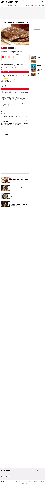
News (5, 5)
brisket (28, 63)
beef (13, 65)
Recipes (32, 5)
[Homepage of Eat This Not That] (5, 470)
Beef (2, 133)
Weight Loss (21, 5)
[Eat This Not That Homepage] (10, 2)
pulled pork (12, 115)
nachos (21, 63)
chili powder (6, 77)
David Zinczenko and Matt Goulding (10, 52)
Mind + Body (41, 5)
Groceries (16, 5)
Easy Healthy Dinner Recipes (17, 133)
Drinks (36, 5)
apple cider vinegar (7, 84)
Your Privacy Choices (23, 483)
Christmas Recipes (7, 133)
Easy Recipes (26, 133)
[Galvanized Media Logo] (3, 481)
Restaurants (27, 5)
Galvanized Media (22, 481)
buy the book (17, 124)
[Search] (42, 1)
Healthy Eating (10, 5)
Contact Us (23, 473)
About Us (23, 470)
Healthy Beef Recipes (6, 134)
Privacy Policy (35, 470)
